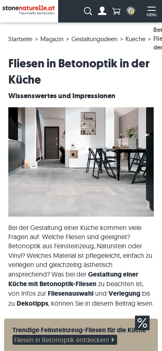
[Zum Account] (102, 11)
